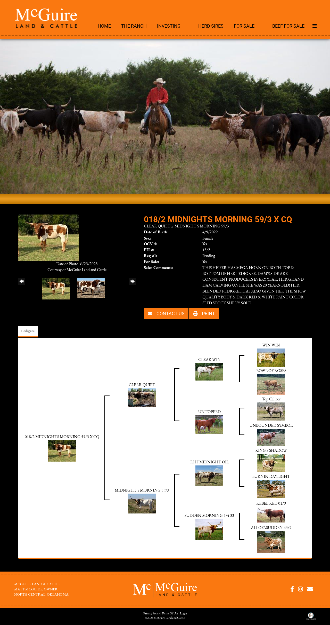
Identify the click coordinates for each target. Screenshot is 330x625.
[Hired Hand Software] (311, 618)
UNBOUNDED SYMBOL (271, 426)
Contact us (170, 313)
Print (208, 313)
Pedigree (28, 331)
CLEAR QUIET (157, 226)
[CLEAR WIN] (209, 371)
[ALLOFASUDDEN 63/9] (271, 542)
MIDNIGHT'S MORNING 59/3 (202, 226)
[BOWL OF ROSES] (271, 384)
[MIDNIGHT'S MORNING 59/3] (142, 503)
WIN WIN (271, 345)
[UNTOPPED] (209, 424)
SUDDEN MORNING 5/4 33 (209, 516)
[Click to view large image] (48, 237)
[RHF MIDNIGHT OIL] (209, 476)
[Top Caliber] (271, 411)
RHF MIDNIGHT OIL (209, 462)
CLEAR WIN (209, 360)
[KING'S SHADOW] (271, 463)
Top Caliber (271, 399)
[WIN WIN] (271, 357)
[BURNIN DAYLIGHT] (271, 489)
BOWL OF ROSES (271, 371)
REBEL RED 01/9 (271, 504)
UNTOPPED (209, 412)
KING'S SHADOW (271, 451)
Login (183, 613)
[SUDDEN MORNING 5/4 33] (209, 529)
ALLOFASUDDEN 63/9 (271, 528)
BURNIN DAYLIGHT (271, 477)
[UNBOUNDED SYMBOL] (271, 437)
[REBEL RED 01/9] (271, 514)
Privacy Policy (151, 613)
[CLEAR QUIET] (142, 397)
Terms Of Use (170, 613)
